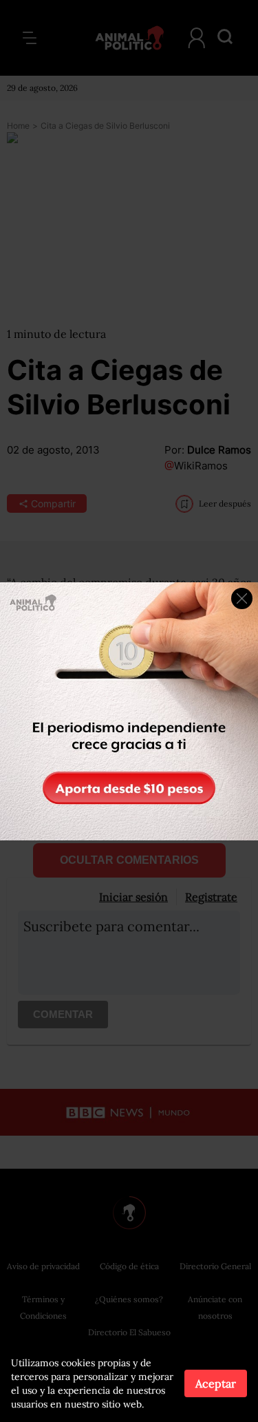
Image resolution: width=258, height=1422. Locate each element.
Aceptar (215, 1383)
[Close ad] (241, 598)
